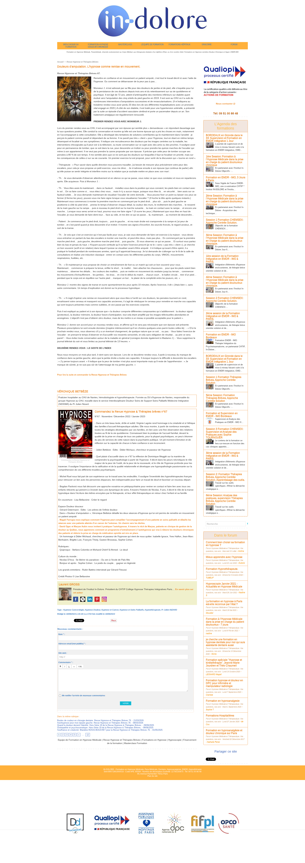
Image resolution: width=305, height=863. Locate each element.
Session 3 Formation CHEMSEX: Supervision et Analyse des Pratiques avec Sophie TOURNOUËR (224, 433)
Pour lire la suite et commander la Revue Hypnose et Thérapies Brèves (92, 375)
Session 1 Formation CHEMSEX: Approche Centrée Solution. (224, 221)
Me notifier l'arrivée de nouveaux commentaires (83, 695)
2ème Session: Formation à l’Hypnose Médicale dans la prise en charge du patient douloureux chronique (224, 200)
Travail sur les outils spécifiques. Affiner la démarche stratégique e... (225, 486)
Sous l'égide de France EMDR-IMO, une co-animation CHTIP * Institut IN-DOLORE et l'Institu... (225, 186)
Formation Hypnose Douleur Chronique (98, 45)
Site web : (62, 653)
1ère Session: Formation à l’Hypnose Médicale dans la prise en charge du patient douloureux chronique (224, 160)
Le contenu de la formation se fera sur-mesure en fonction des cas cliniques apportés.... (225, 443)
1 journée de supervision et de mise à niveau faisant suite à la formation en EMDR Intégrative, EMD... (225, 147)
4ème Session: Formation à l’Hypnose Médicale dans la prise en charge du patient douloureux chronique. (224, 281)
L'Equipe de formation (152, 44)
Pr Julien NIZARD (169, 610)
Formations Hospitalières (220, 715)
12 (88, 735)
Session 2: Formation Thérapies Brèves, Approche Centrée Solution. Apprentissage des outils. (225, 477)
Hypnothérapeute (152, 610)
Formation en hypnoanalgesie (223, 700)
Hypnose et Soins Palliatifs (132, 610)
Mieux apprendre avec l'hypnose (224, 557)
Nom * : (61, 634)
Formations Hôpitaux (179, 44)
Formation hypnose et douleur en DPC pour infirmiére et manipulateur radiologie (224, 683)
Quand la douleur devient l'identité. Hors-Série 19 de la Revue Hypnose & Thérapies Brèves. (99, 725)
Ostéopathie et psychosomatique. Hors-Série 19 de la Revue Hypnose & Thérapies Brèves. (99, 727)
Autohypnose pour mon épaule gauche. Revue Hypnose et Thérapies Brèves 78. (94, 723)
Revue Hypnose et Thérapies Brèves (82, 62)
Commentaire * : (65, 662)
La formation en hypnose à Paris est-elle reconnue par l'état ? (224, 602)
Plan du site (152, 776)
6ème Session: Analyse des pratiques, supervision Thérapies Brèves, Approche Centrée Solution (224, 499)
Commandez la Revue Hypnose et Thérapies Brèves (75, 461)
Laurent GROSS (69, 584)
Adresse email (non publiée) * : (72, 644)
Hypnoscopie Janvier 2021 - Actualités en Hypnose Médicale (224, 585)
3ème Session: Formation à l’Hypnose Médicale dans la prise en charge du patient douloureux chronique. (224, 239)
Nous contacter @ (225, 103)
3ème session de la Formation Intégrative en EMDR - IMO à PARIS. (223, 455)
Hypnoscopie (174, 740)
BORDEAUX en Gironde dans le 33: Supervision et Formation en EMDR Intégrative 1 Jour (224, 138)
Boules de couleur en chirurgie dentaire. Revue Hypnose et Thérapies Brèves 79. (94, 720)
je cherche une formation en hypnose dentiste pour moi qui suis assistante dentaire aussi (225, 642)
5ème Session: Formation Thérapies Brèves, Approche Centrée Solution (222, 398)
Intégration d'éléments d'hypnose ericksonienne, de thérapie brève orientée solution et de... (225, 267)
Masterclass (125, 44)
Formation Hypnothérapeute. (222, 569)
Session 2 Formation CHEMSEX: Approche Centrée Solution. (224, 299)
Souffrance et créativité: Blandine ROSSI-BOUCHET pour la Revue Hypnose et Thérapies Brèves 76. (103, 730)
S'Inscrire (207, 44)
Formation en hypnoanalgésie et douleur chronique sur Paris (224, 731)
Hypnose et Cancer (110, 610)
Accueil (60, 62)
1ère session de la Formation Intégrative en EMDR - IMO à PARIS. (222, 259)
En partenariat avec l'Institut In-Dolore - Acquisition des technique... (225, 210)
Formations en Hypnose (154, 740)
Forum (234, 44)
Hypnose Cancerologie (73, 610)
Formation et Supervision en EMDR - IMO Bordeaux (222, 414)
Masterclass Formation (135, 743)
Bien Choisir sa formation (70, 45)
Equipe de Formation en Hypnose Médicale (79, 740)
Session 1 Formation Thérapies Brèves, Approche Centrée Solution (223, 380)
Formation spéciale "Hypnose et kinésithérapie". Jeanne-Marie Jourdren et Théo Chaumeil (224, 662)
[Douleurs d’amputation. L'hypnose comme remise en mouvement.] (74, 77)
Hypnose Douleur (92, 610)
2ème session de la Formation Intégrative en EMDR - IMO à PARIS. (223, 316)
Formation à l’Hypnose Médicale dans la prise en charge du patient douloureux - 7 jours (225, 621)
